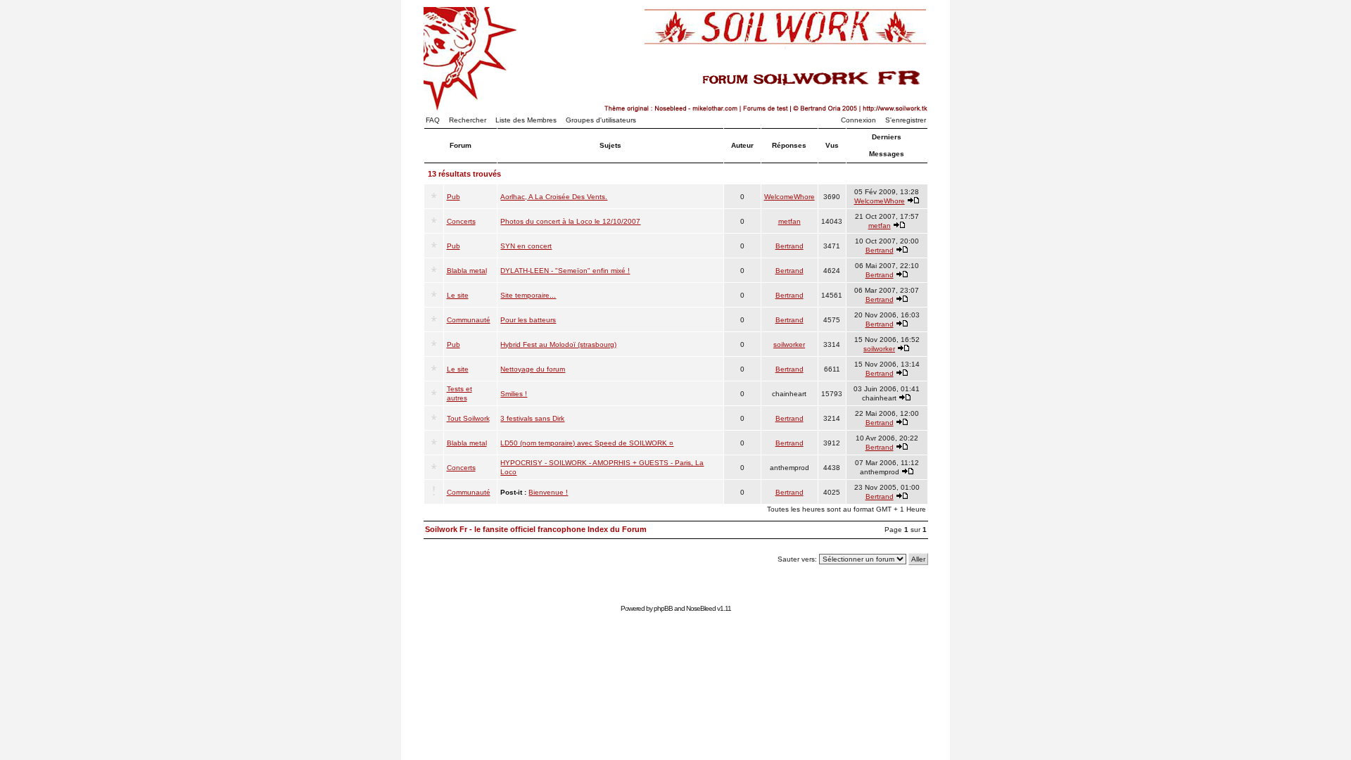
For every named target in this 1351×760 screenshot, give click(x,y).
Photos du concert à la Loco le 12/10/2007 (570, 221)
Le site (458, 295)
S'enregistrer (905, 120)
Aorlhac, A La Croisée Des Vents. (553, 197)
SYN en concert (526, 246)
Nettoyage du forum (532, 369)
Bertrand (789, 246)
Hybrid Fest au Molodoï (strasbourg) (558, 344)
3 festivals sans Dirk (532, 418)
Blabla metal (467, 270)
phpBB (663, 608)
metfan (789, 221)
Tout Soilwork (468, 418)
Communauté (468, 320)
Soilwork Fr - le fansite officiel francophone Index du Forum (536, 529)
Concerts (461, 221)
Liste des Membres (526, 120)
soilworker (789, 344)
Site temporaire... (528, 295)
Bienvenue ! (548, 492)
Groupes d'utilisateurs (601, 120)
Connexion (858, 120)
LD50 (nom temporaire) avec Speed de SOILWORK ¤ (586, 443)
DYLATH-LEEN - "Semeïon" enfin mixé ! (565, 270)
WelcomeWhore (789, 197)
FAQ (433, 120)
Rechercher (467, 120)
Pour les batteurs (528, 320)
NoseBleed (701, 608)
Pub (453, 197)
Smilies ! (513, 394)
